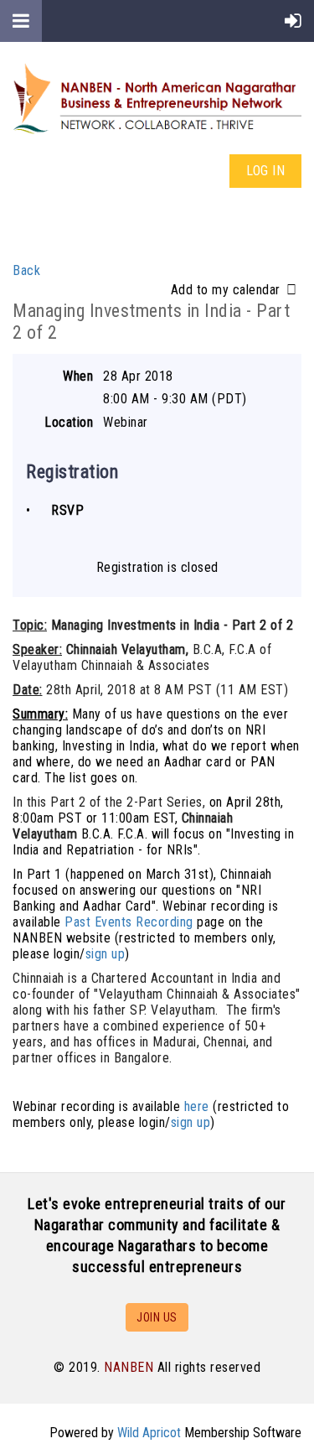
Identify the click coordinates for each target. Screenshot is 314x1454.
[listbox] (236, 290)
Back (26, 270)
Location (68, 422)
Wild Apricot (149, 1433)
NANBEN (128, 1367)
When (78, 376)
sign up (105, 954)
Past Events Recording (128, 922)
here (196, 1106)
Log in (265, 171)
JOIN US (157, 1317)
